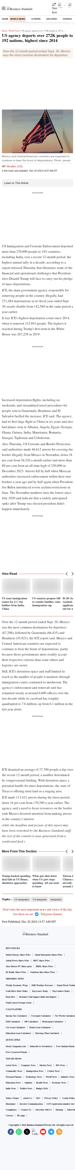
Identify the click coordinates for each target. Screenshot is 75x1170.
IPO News (60, 1065)
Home (5, 19)
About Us (27, 1098)
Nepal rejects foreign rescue (19, 1002)
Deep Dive (10, 997)
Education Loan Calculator (18, 1033)
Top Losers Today (40, 991)
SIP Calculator (31, 1021)
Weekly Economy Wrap (17, 985)
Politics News (26, 1088)
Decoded (51, 19)
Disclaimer (11, 1104)
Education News (13, 1082)
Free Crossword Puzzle (16, 1052)
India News (11, 1088)
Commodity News (14, 1071)
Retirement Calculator (52, 1021)
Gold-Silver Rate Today (17, 991)
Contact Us (26, 1109)
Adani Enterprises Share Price (48, 954)
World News (17, 19)
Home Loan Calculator (40, 1027)
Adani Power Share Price (17, 960)
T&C (38, 1098)
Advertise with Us (43, 1109)
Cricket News (53, 1071)
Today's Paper (12, 1098)
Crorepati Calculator (41, 1015)
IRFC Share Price (41, 960)
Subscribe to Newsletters (41, 1046)
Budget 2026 (42, 1088)
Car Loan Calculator (15, 1027)
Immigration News (34, 1071)
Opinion (67, 19)
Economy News (59, 1082)
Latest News (11, 1065)
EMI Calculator (13, 1021)
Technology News (34, 1077)
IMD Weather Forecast (42, 985)
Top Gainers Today (61, 991)
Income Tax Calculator (16, 1015)
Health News (42, 1082)
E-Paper (36, 19)
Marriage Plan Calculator (47, 1033)
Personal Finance (14, 1077)
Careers (9, 1115)
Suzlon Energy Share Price (18, 954)
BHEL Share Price (44, 966)
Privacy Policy (51, 1098)
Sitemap (59, 1109)
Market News (45, 1065)
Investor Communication (31, 1104)
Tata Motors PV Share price (19, 966)
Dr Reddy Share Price (16, 972)
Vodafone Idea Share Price (42, 972)
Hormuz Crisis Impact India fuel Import (37, 997)
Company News (28, 1065)
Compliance (11, 1109)
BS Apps (21, 1115)
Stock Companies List (16, 1046)
